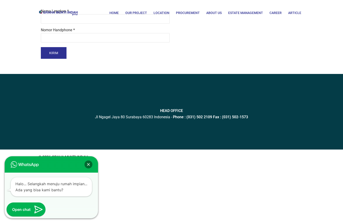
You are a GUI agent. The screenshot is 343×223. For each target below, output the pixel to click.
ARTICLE (294, 13)
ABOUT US (214, 13)
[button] (88, 164)
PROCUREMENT (188, 13)
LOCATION (161, 13)
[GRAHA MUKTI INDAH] (58, 10)
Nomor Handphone (56, 30)
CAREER (276, 13)
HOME (114, 13)
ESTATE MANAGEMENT (245, 13)
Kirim (53, 53)
